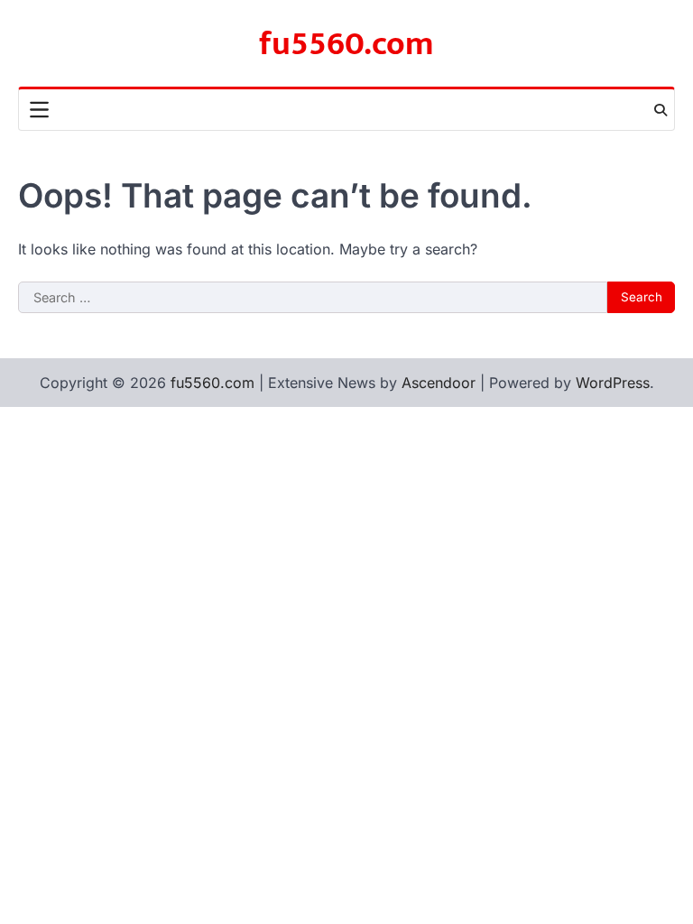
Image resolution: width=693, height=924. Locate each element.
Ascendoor (439, 383)
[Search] (660, 110)
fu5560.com (346, 44)
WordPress (613, 383)
